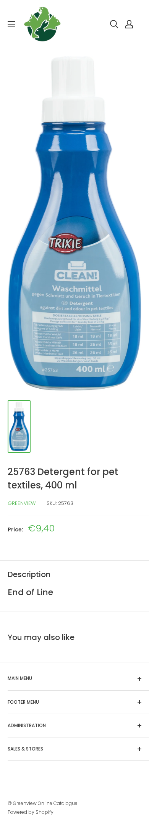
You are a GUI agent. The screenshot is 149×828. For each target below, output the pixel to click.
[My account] (129, 24)
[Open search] (114, 24)
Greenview (22, 503)
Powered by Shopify (30, 812)
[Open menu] (11, 24)
